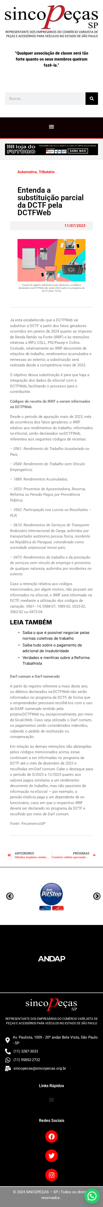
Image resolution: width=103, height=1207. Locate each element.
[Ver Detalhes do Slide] (51, 149)
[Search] (92, 98)
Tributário (46, 172)
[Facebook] (51, 1136)
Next (10, 896)
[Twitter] (51, 1155)
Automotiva (27, 172)
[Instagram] (51, 1175)
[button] (52, 126)
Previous (96, 896)
